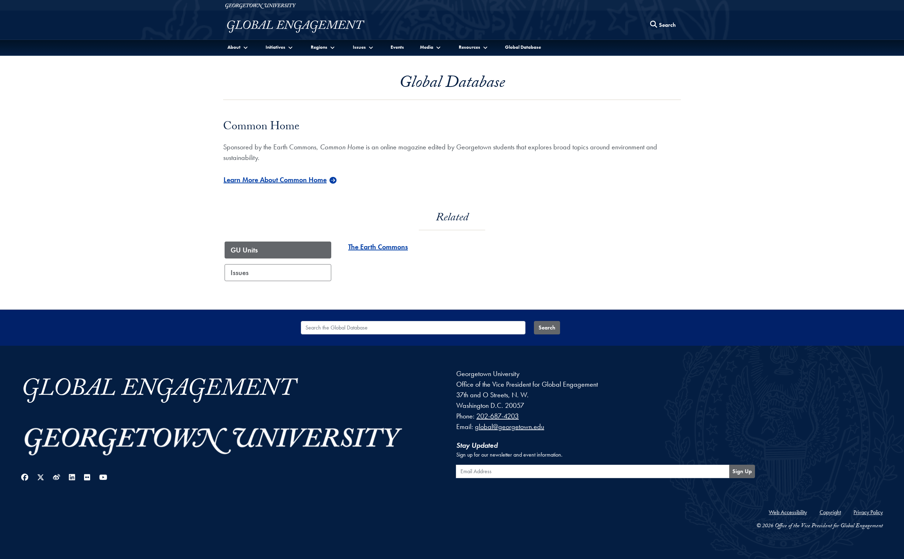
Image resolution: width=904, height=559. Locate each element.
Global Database (523, 47)
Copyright (830, 512)
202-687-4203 (497, 416)
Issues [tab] (240, 272)
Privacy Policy (868, 512)
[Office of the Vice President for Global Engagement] (303, 26)
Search (547, 327)
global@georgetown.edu (509, 426)
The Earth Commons (378, 246)
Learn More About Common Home (275, 179)
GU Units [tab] (244, 250)
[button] (238, 47)
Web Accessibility (788, 512)
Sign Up (742, 471)
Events (397, 47)
